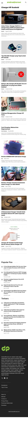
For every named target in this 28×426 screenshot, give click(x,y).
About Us (3, 394)
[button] (25, 2)
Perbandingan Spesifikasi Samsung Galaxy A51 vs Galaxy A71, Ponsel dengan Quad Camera (15, 292)
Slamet (2, 31)
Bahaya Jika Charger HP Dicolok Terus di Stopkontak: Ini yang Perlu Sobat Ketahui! (13, 85)
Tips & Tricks (4, 387)
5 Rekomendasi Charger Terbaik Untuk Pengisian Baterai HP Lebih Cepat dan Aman (13, 213)
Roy (2, 158)
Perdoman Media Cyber (7, 403)
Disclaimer (3, 405)
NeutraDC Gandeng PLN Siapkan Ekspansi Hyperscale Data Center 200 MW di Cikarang (15, 324)
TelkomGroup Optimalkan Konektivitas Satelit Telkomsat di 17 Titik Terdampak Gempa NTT (14, 304)
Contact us (4, 398)
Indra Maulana (4, 131)
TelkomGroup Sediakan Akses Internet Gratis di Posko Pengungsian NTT (14, 310)
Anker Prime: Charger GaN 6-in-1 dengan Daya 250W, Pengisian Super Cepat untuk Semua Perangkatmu (12, 27)
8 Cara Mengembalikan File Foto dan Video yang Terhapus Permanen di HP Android (15, 267)
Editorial (3, 396)
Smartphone (4, 385)
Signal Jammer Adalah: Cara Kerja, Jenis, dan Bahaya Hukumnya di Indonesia (14, 330)
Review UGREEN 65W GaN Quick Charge (13, 156)
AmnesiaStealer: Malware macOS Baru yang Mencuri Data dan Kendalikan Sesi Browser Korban (14, 317)
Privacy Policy (4, 401)
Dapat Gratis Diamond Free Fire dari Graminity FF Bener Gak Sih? (13, 285)
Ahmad (2, 116)
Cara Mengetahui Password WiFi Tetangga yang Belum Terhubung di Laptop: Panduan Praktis (15, 273)
